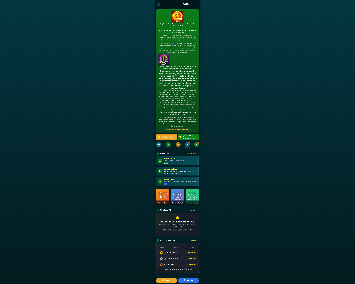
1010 (175, 43)
